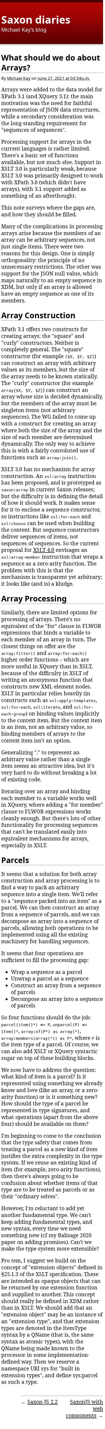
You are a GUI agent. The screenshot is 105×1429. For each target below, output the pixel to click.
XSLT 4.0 (43, 549)
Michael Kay (19, 78)
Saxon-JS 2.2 (42, 1401)
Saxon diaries (35, 19)
